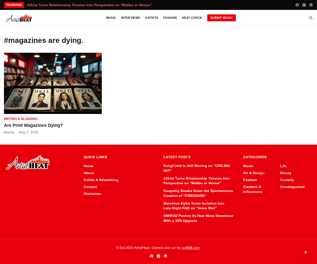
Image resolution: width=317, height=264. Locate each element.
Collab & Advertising (101, 180)
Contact (90, 187)
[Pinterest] (311, 5)
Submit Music (221, 18)
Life (283, 166)
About (89, 173)
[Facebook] (297, 5)
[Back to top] (305, 252)
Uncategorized (292, 187)
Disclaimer (92, 194)
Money (285, 173)
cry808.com (191, 248)
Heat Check (192, 18)
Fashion (170, 18)
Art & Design (253, 173)
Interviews (130, 18)
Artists (151, 18)
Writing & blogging (20, 119)
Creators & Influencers (252, 189)
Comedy (287, 180)
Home (88, 166)
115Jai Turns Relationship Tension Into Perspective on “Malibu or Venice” (89, 5)
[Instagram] (304, 5)
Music (111, 18)
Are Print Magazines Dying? (33, 125)
